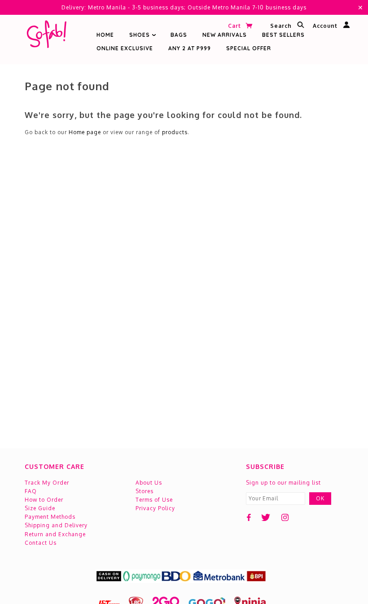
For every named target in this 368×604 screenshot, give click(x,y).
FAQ (31, 491)
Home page (85, 132)
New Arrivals (224, 34)
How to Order (44, 499)
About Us (149, 482)
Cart (235, 25)
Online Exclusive (124, 48)
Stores (144, 491)
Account (326, 26)
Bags (179, 34)
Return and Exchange (55, 534)
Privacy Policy (155, 508)
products (175, 132)
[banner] (46, 36)
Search (282, 26)
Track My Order (47, 482)
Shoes (140, 34)
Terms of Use (154, 499)
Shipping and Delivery (56, 525)
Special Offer (248, 48)
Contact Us (41, 542)
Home (105, 34)
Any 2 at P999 (189, 48)
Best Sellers (283, 34)
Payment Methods (50, 516)
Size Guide (40, 508)
